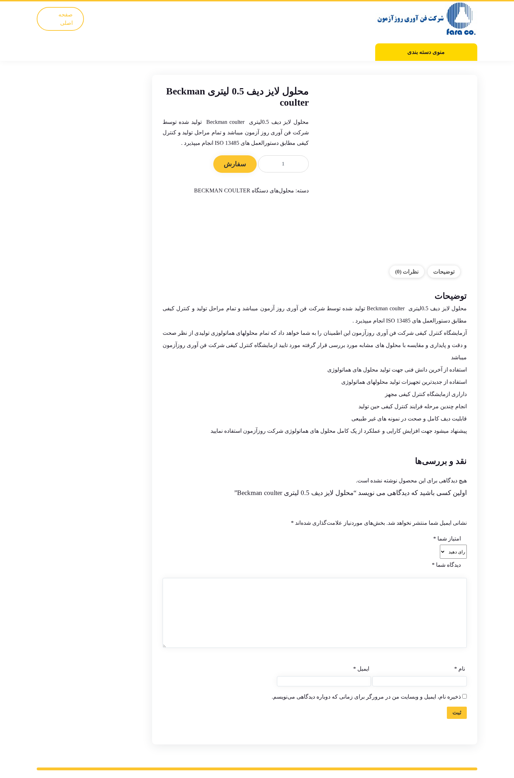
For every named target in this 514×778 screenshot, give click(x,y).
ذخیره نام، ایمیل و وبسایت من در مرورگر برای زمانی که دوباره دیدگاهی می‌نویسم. (366, 697)
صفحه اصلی (65, 19)
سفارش (235, 164)
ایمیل (361, 669)
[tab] (444, 272)
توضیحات (444, 272)
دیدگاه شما (446, 565)
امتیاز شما (447, 539)
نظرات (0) (407, 272)
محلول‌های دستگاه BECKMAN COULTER (244, 190)
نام (459, 669)
